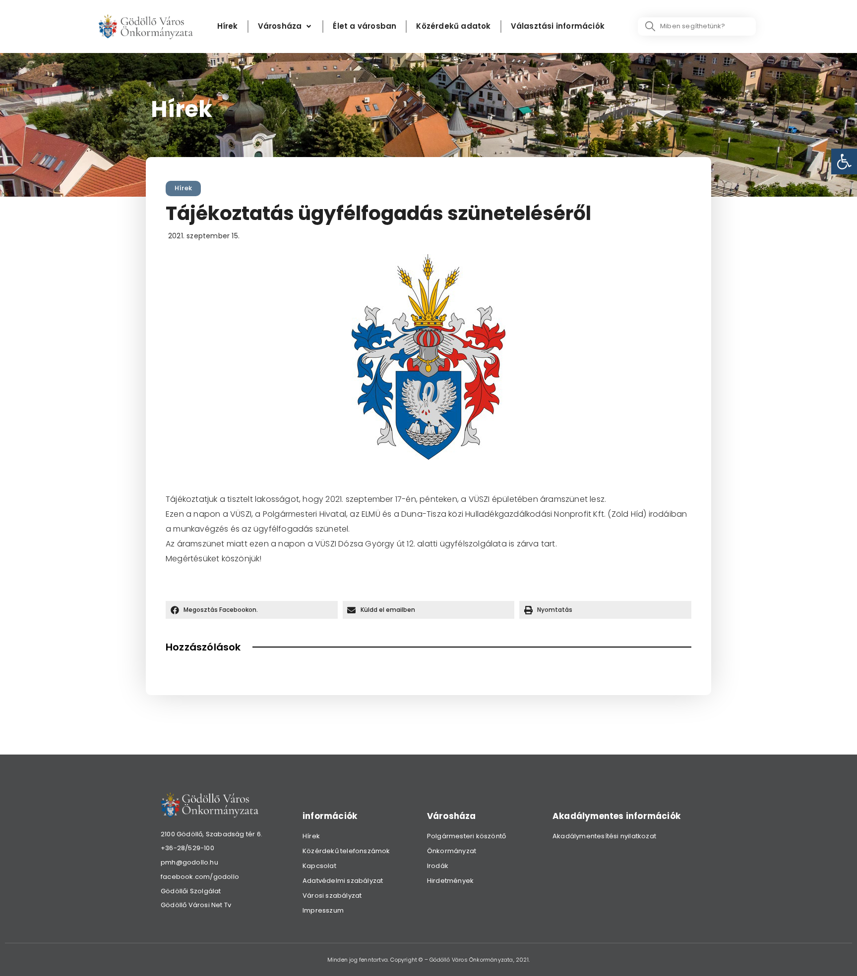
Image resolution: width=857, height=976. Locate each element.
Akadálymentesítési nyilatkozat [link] (604, 836)
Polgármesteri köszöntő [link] (466, 836)
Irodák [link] (437, 865)
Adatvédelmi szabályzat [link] (343, 880)
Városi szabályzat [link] (332, 895)
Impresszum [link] (323, 910)
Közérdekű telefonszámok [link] (346, 851)
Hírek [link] (183, 188)
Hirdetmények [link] (450, 880)
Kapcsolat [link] (319, 865)
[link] (844, 161)
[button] (252, 610)
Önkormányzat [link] (451, 851)
